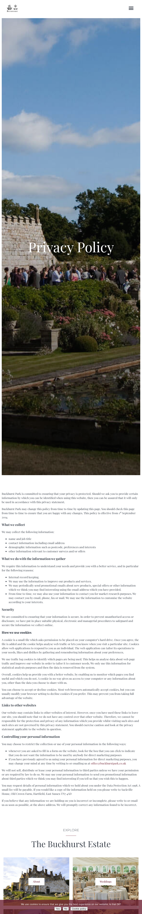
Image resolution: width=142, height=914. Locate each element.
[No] (137, 907)
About (36, 881)
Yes (58, 908)
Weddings (106, 881)
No (65, 908)
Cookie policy (79, 908)
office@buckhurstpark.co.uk (108, 763)
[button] (131, 8)
